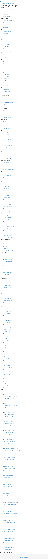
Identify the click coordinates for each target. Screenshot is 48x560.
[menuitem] (0, 2)
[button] (0, 0)
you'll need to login (28, 556)
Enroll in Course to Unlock (24, 557)
